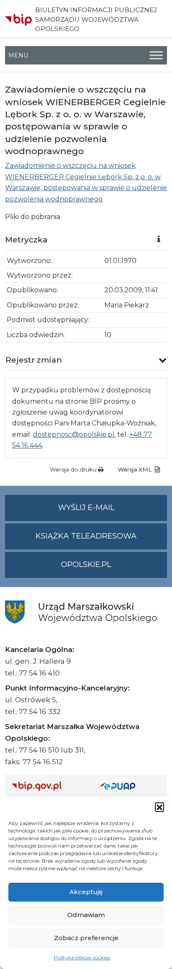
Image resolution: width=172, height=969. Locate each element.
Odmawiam (86, 915)
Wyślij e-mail (112, 512)
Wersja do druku (74, 469)
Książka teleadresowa (86, 536)
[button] (159, 807)
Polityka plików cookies (82, 957)
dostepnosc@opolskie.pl (73, 434)
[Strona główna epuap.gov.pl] (130, 786)
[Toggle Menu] (156, 55)
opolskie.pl (86, 564)
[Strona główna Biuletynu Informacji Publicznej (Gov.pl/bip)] (49, 786)
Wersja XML (135, 469)
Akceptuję (86, 892)
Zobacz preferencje (86, 938)
